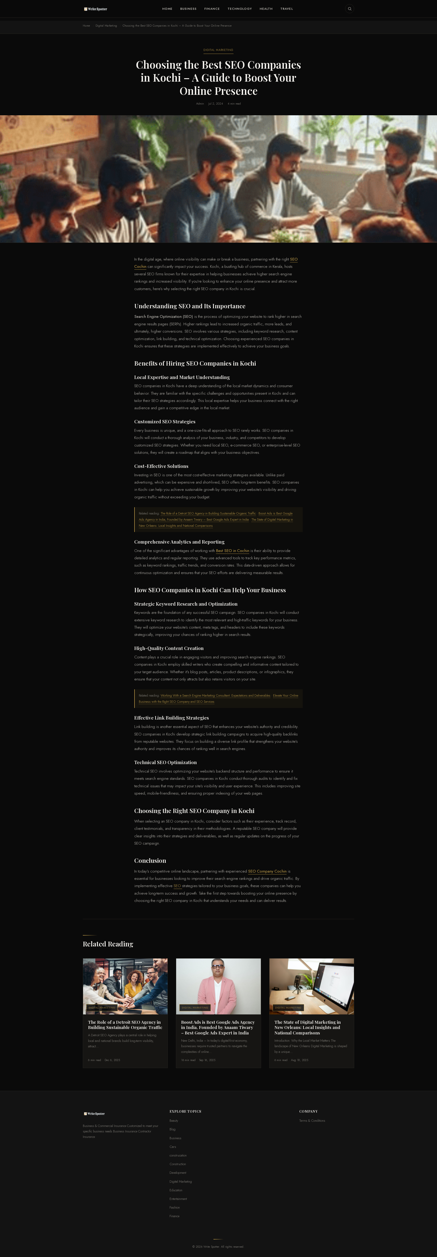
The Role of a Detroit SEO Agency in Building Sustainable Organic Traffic (208, 513)
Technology (240, 9)
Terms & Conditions (312, 1120)
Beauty (174, 1120)
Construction (178, 1164)
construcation (178, 1155)
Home (167, 9)
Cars (173, 1146)
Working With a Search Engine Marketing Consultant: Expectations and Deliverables (215, 695)
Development (178, 1172)
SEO (178, 886)
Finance (212, 9)
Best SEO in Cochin (232, 551)
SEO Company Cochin (267, 871)
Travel (286, 9)
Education (176, 1190)
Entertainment (178, 1198)
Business (188, 9)
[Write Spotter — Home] (96, 8)
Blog (172, 1129)
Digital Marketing (106, 26)
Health (266, 9)
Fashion (175, 1207)
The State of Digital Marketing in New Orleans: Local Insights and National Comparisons (307, 1027)
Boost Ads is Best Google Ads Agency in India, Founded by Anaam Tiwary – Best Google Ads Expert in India (217, 1027)
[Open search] (349, 8)
